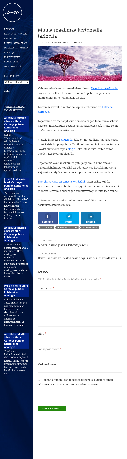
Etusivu (9, 28)
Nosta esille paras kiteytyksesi (63, 243)
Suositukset (12, 61)
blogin (71, 149)
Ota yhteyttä (13, 66)
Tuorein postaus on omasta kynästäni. (62, 181)
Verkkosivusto (47, 364)
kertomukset (46, 227)
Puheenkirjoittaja (15, 42)
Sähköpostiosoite (49, 349)
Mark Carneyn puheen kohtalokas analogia (14, 125)
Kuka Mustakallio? (16, 33)
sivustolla (66, 139)
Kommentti (46, 288)
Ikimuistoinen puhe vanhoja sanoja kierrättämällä (80, 256)
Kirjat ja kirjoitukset (12, 54)
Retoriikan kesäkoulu (104, 88)
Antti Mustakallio (62, 42)
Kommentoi (82, 42)
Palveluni (10, 38)
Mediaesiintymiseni (16, 47)
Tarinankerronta (90, 227)
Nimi (42, 333)
